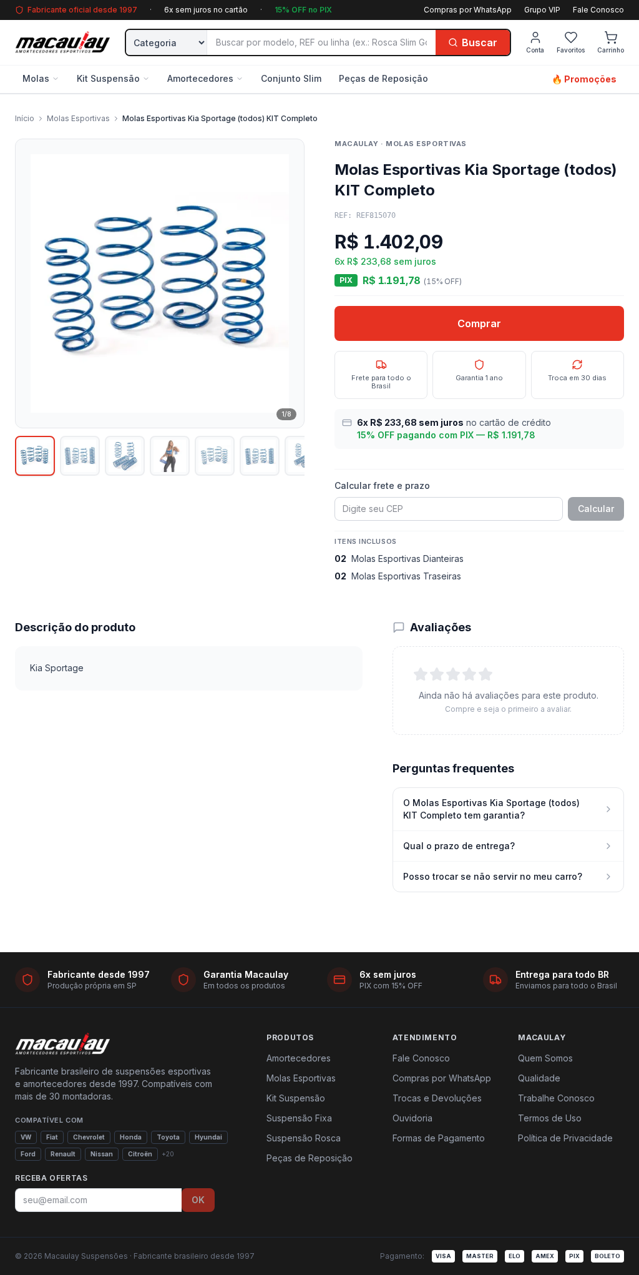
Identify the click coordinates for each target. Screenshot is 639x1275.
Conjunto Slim (291, 78)
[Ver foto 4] (170, 456)
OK (198, 1199)
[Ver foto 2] (80, 456)
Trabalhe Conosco (556, 1098)
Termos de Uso (550, 1118)
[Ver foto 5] (215, 456)
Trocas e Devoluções (437, 1098)
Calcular (596, 508)
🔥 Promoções (584, 79)
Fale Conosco (598, 9)
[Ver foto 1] (35, 456)
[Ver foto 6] (260, 456)
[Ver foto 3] (125, 456)
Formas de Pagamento (439, 1138)
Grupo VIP (542, 9)
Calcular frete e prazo (382, 485)
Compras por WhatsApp (468, 9)
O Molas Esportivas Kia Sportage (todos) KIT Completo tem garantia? (491, 808)
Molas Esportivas (78, 118)
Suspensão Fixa (299, 1118)
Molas (35, 78)
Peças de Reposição (383, 78)
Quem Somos (545, 1058)
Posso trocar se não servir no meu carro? (492, 876)
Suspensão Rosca (303, 1138)
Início (24, 118)
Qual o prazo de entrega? (459, 845)
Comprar (479, 323)
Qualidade (539, 1078)
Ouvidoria (412, 1118)
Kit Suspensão (108, 78)
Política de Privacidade (565, 1138)
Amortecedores (200, 78)
